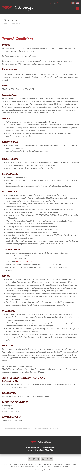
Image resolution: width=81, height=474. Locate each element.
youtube (47, 459)
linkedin (43, 459)
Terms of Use (39, 450)
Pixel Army (49, 470)
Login (50, 3)
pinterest (38, 459)
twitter (34, 459)
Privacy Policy (49, 450)
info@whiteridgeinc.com (25, 261)
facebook (30, 459)
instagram (51, 459)
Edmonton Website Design (36, 470)
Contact (30, 450)
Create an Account (63, 3)
